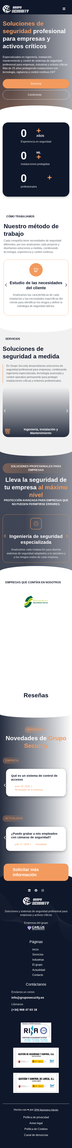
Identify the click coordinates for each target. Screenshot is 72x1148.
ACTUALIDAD (14, 818)
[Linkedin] (29, 890)
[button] (6, 285)
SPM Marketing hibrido (46, 1109)
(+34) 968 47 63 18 (24, 1009)
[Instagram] (42, 890)
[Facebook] (36, 890)
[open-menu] (64, 9)
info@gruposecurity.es (27, 997)
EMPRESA (12, 760)
